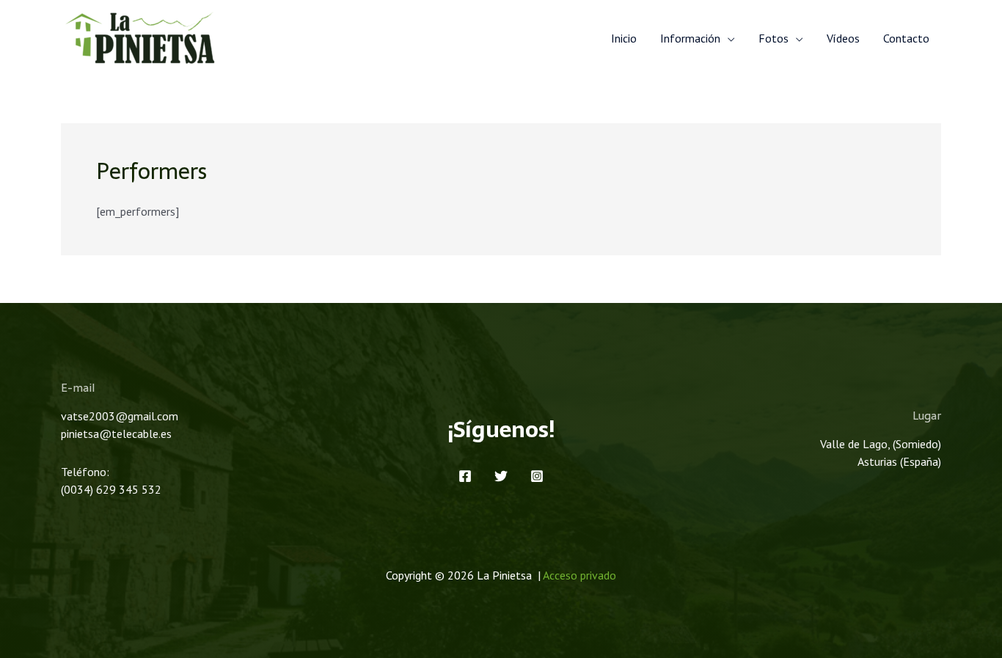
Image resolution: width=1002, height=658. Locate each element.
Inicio (624, 38)
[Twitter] (501, 476)
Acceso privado (579, 575)
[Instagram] (537, 476)
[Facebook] (465, 476)
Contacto (906, 38)
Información (690, 38)
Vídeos (843, 38)
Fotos (773, 38)
